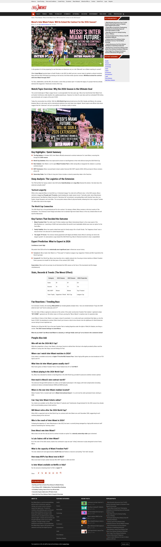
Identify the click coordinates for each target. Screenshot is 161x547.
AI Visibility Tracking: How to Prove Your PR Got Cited (45, 489)
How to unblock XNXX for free (95, 516)
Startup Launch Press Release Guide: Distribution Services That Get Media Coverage (115, 41)
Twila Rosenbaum (45, 24)
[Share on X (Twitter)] (42, 473)
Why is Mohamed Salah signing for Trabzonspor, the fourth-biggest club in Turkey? (96, 526)
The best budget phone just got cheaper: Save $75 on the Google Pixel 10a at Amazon (96, 511)
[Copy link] (60, 473)
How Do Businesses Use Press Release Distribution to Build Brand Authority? (115, 45)
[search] (123, 14)
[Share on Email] (57, 473)
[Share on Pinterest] (46, 473)
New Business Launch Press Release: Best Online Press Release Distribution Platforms (116, 48)
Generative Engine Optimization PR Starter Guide (44, 492)
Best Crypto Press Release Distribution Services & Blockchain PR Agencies (115, 51)
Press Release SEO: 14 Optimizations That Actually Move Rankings (49, 487)
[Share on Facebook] (38, 473)
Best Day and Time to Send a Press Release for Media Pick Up (47, 485)
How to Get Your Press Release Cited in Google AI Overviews (47, 494)
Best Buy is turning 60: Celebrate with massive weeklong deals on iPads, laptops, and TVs (96, 507)
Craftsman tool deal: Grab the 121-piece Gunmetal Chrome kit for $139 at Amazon (96, 502)
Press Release (39, 17)
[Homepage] (33, 14)
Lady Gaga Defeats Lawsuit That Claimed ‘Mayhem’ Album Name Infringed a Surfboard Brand (96, 530)
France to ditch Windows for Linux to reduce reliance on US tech (117, 538)
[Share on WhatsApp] (53, 473)
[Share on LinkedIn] (49, 473)
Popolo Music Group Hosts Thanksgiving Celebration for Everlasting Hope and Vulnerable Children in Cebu (116, 29)
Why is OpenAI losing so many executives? (96, 521)
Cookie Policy (66, 544)
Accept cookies (125, 544)
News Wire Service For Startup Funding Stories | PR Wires (115, 33)
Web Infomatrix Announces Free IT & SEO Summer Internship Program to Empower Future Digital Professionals (116, 24)
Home (33, 17)
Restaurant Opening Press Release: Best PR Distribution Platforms (116, 36)
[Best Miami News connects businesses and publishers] (39, 7)
